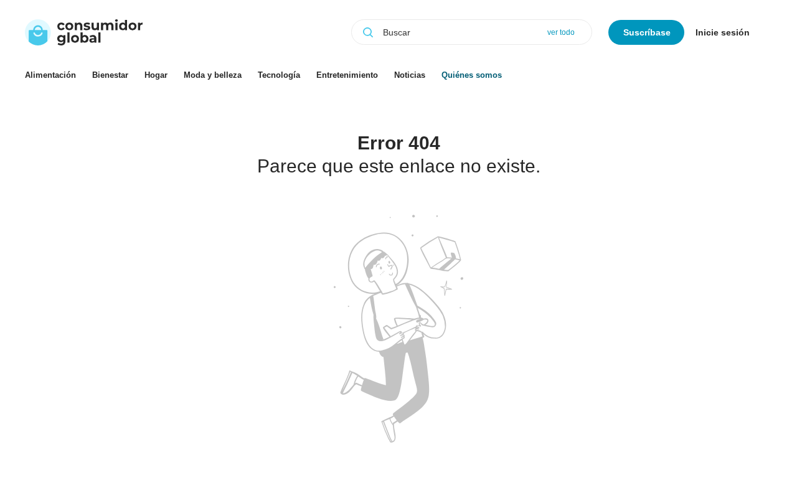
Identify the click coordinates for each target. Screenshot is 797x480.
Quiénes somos (471, 75)
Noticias (409, 75)
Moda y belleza (213, 75)
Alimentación (50, 75)
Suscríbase (647, 32)
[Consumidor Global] (84, 32)
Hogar (155, 75)
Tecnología (279, 75)
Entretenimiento (347, 75)
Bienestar (110, 75)
